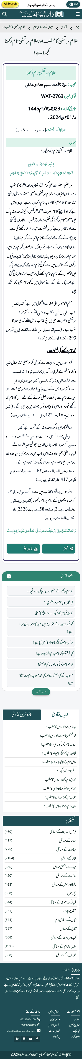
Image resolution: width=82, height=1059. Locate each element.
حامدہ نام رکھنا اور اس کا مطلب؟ (60, 806)
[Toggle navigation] (77, 14)
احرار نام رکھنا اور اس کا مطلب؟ (60, 797)
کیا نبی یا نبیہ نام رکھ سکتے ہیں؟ (58, 602)
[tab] (60, 715)
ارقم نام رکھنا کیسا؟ (66, 771)
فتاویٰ (64, 27)
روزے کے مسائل (66, 876)
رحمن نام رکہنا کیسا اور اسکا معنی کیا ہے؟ (53, 642)
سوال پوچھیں (74, 1025)
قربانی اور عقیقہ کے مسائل (62, 902)
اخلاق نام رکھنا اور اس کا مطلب (60, 780)
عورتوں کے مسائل (66, 955)
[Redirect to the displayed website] (4, 14)
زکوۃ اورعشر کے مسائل (64, 885)
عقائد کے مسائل (67, 841)
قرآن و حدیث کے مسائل (62, 832)
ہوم (77, 27)
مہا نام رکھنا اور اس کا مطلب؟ (61, 727)
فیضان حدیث (54, 1031)
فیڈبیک (76, 1031)
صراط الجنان (55, 1019)
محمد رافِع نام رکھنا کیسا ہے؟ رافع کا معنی (54, 613)
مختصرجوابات (69, 911)
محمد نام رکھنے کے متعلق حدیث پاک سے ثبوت (50, 591)
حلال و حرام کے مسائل (64, 946)
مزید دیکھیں (41, 691)
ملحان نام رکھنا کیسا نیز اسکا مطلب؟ (59, 753)
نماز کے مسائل (68, 858)
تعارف (76, 1019)
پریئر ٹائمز (56, 1037)
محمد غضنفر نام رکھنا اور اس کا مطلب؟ (57, 736)
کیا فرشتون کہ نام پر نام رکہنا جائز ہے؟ (54, 653)
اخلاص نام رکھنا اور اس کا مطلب (59, 788)
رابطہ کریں (75, 1037)
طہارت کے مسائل (66, 849)
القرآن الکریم (54, 1025)
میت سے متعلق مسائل (64, 867)
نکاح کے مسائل (68, 929)
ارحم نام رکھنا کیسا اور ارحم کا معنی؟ (55, 664)
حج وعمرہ (71, 893)
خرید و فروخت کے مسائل (63, 937)
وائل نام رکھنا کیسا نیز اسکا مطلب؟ (59, 762)
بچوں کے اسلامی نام (43, 27)
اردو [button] (76, 4)
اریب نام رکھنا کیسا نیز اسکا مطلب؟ (58, 744)
